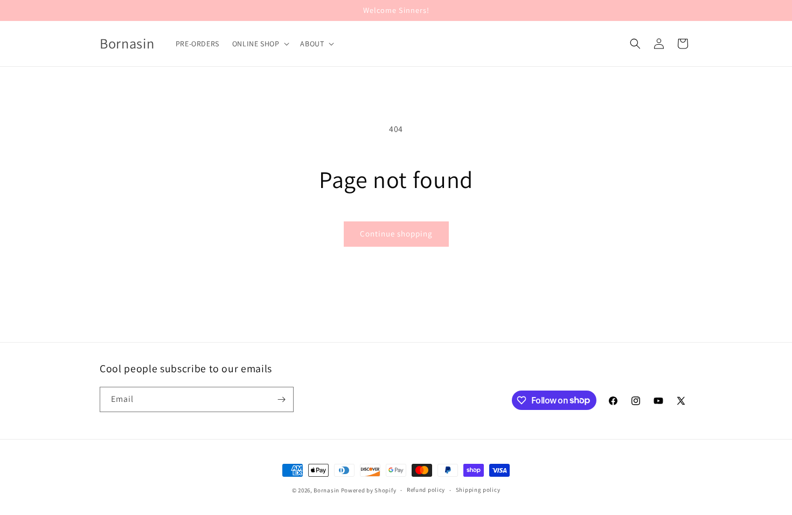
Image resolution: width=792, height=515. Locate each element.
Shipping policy (478, 489)
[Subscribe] (281, 399)
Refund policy (426, 489)
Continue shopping (396, 233)
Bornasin (326, 490)
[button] (260, 43)
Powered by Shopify (369, 490)
